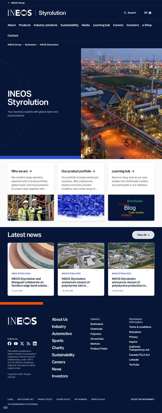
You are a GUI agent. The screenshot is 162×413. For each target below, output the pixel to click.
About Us (60, 319)
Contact (13, 35)
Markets (95, 343)
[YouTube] (16, 343)
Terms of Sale (98, 399)
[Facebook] (9, 343)
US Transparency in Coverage (23, 404)
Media (86, 25)
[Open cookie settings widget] (5, 407)
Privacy (133, 336)
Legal (10, 399)
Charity (58, 348)
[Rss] (28, 343)
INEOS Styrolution (49, 45)
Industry (59, 326)
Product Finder (98, 348)
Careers (118, 25)
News (56, 369)
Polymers (95, 333)
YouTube (134, 364)
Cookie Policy (63, 399)
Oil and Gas (96, 338)
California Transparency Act (139, 348)
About (12, 25)
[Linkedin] (35, 343)
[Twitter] (22, 343)
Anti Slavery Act (25, 399)
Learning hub (101, 25)
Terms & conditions (140, 327)
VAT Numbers (80, 399)
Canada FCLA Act (139, 354)
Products (25, 25)
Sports (57, 340)
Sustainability (70, 25)
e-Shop (147, 25)
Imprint (133, 341)
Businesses (30, 45)
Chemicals (96, 328)
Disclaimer (135, 332)
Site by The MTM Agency (142, 399)
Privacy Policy (45, 399)
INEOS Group (14, 45)
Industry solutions (45, 25)
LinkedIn (134, 359)
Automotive (62, 334)
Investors (133, 25)
